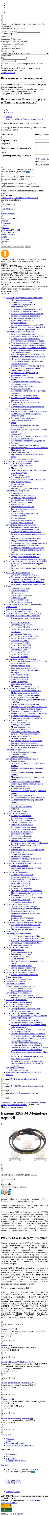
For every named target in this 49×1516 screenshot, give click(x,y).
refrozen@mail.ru (8, 214)
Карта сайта (11, 1458)
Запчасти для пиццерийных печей (20, 970)
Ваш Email (6, 36)
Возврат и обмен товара (16, 1461)
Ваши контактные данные (13, 29)
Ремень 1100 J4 (7, 1399)
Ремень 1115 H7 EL (9, 1329)
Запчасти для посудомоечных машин (22, 759)
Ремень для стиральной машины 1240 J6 (18, 1383)
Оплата (9, 1441)
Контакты (5, 1465)
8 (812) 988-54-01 (8, 204)
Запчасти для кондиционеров (18, 1004)
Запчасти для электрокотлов (18, 572)
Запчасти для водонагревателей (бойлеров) (24, 298)
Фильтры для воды (14, 977)
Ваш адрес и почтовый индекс (15, 41)
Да (7, 110)
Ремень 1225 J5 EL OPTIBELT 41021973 (18, 1362)
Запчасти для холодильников (18, 409)
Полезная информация (15, 1443)
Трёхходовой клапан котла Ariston (23, 1093)
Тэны (8, 586)
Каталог (9, 1456)
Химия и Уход (12, 931)
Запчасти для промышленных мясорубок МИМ (26, 561)
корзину (19, 1514)
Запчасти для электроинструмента (20, 972)
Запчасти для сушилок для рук (19, 1002)
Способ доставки (8, 46)
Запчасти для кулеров (15, 750)
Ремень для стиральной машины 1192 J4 (18, 1418)
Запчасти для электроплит (17, 491)
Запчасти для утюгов (15, 1068)
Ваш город (6, 39)
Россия (9, 117)
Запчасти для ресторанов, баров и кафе (22, 1013)
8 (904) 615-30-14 (8, 209)
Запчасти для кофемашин (17, 813)
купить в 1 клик (20, 1187)
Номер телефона (9, 34)
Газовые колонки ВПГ (15, 981)
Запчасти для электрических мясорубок (23, 616)
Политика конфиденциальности (20, 1445)
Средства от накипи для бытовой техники (24, 922)
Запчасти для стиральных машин (20, 332)
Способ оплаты (7, 51)
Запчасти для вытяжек (15, 984)
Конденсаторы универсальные (19, 609)
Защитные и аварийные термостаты (21, 611)
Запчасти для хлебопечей (17, 872)
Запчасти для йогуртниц (16, 1000)
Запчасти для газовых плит (17, 947)
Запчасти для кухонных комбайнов (21, 688)
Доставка (10, 1438)
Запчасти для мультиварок (17, 904)
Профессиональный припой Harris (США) (24, 613)
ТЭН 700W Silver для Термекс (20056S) (26, 1086)
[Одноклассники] (6, 1192)
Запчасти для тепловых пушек (19, 979)
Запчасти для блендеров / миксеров (21, 659)
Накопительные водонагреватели (20, 986)
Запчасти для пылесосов (16, 720)
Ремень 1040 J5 (7, 1345)
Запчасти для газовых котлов (18, 934)
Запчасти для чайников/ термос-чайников (24, 863)
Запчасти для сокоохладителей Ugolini (22, 461)
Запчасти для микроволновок (18, 463)
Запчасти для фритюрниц (17, 1006)
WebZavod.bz (35, 1500)
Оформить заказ (8, 61)
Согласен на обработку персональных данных (24, 63)
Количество (7, 56)
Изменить (10, 112)
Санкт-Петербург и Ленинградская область (24, 119)
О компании (11, 1454)
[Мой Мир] (9, 1192)
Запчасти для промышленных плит (21, 525)
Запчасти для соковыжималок (19, 993)
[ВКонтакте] (2, 1192)
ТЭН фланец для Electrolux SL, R (23, 1079)
